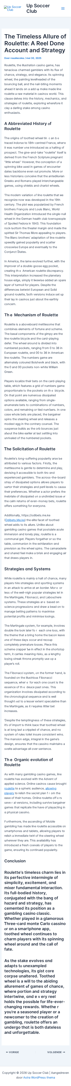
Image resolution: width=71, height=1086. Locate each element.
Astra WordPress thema (39, 1077)
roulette (9, 788)
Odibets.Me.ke (15, 520)
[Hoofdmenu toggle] (63, 8)
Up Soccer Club (38, 8)
